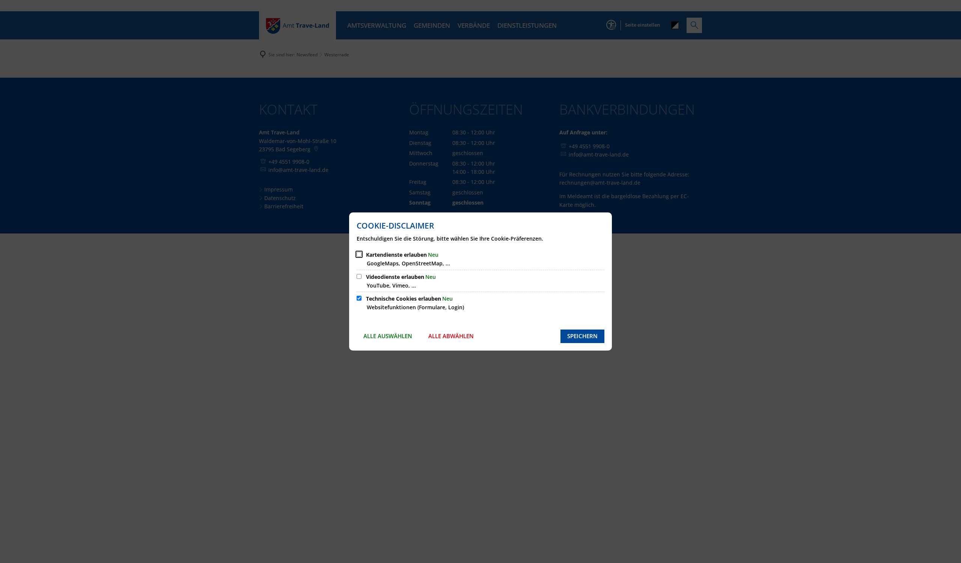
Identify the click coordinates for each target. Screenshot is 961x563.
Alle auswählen (387, 336)
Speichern (582, 336)
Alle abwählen (451, 336)
